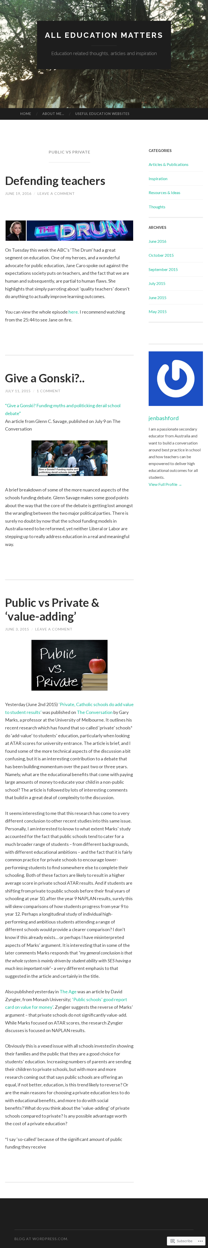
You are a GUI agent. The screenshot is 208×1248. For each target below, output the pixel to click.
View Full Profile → (165, 484)
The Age (68, 991)
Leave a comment (56, 193)
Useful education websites (102, 114)
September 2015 (163, 269)
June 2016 (157, 241)
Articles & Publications (168, 164)
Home (25, 114)
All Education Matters (104, 35)
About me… (53, 114)
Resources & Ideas (164, 192)
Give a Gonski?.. (45, 378)
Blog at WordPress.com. (41, 1239)
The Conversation (95, 712)
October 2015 (161, 255)
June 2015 (157, 297)
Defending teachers (55, 180)
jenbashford (164, 418)
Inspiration (158, 178)
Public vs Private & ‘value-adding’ (52, 609)
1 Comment (49, 391)
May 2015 (158, 311)
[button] (15, 230)
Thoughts (157, 206)
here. (73, 312)
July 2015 (157, 283)
